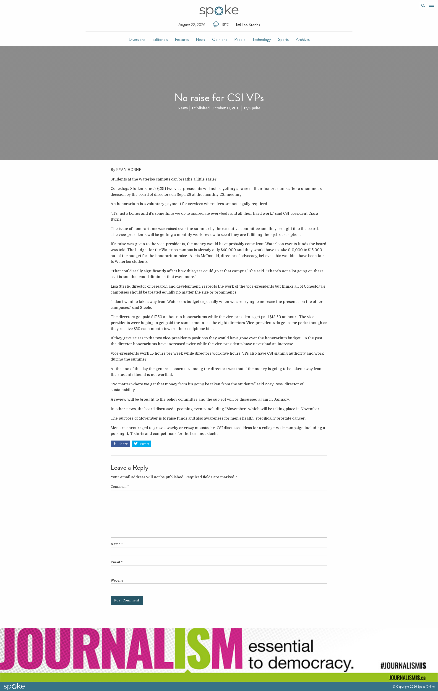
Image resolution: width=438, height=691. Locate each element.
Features (182, 39)
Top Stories (250, 24)
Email (117, 562)
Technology (262, 39)
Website (117, 580)
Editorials (160, 39)
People (239, 39)
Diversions (137, 39)
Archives (303, 39)
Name (117, 544)
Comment (120, 486)
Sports (283, 39)
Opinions (219, 39)
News (200, 39)
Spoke (254, 108)
